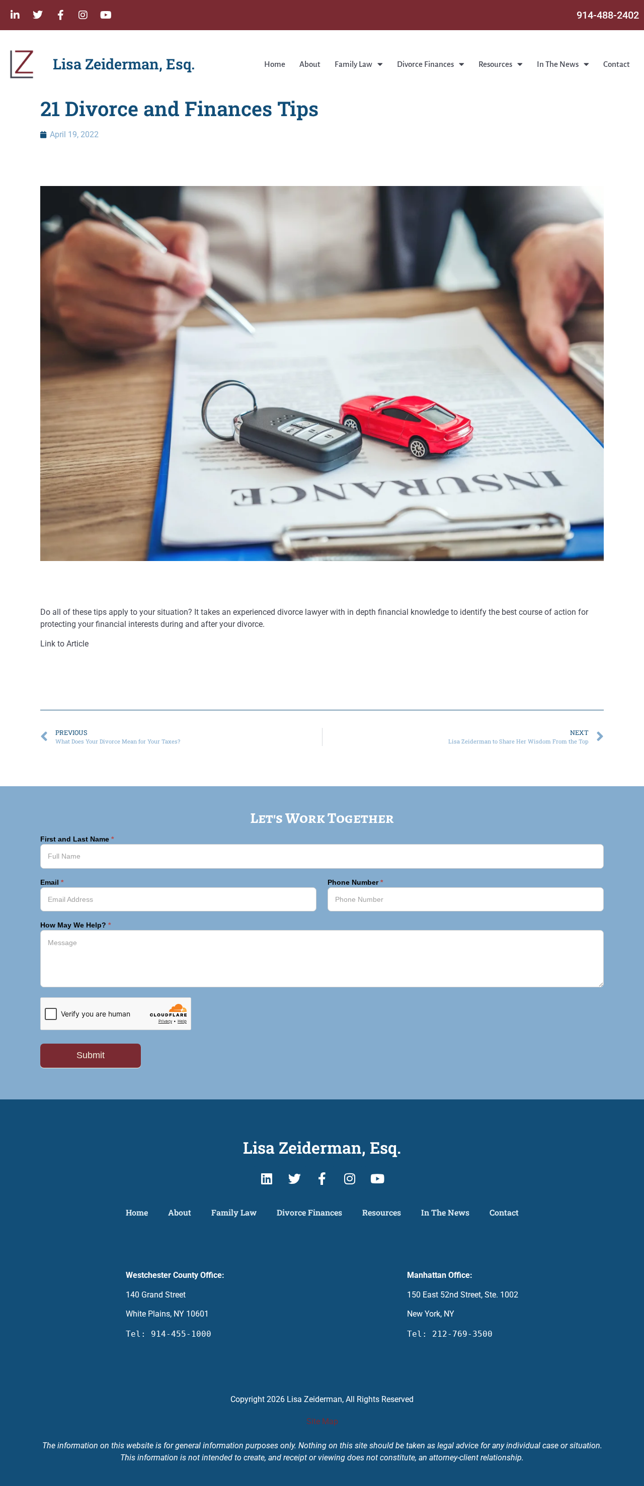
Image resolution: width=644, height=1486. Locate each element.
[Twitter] (38, 15)
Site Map (322, 1421)
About (309, 64)
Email (51, 882)
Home (274, 64)
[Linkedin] (266, 1178)
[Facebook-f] (60, 15)
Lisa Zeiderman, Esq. (124, 63)
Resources (495, 64)
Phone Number (355, 882)
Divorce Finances (425, 64)
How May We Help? (75, 925)
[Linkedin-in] (15, 15)
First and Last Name (77, 839)
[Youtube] (106, 15)
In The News (558, 64)
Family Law (353, 64)
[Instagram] (83, 15)
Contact (616, 64)
